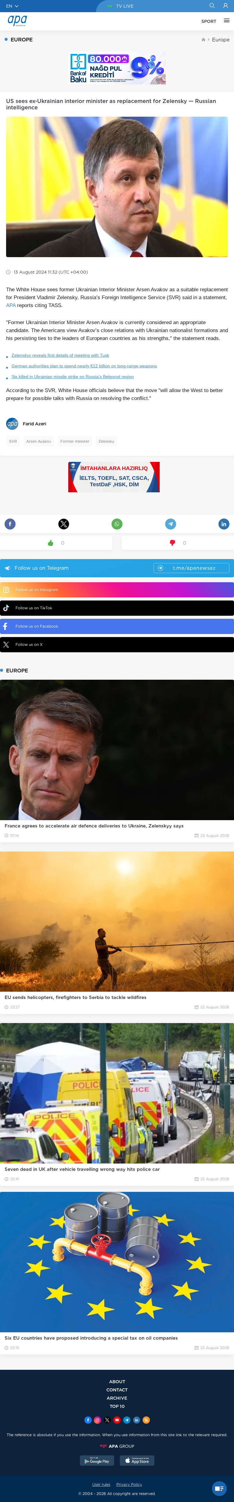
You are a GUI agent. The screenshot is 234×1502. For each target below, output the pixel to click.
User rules (101, 1484)
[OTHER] (225, 21)
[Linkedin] (136, 1420)
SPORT (208, 21)
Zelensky (106, 441)
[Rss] (146, 1420)
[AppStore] (137, 1461)
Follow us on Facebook (37, 626)
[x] (107, 1420)
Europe (220, 40)
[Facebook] (88, 1420)
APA (11, 305)
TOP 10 (117, 1406)
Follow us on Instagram (37, 589)
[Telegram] (126, 1420)
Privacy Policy (129, 1484)
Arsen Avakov (38, 441)
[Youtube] (117, 1420)
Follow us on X (29, 644)
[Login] (225, 6)
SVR (13, 441)
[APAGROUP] (117, 1446)
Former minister (74, 441)
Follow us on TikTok (34, 608)
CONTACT (117, 1389)
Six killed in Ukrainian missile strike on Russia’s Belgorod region (73, 376)
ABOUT (117, 1381)
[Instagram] (97, 1420)
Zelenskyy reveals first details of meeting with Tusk (60, 355)
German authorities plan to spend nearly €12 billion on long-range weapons (84, 365)
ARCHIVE (117, 1398)
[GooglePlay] (97, 1461)
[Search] (212, 6)
